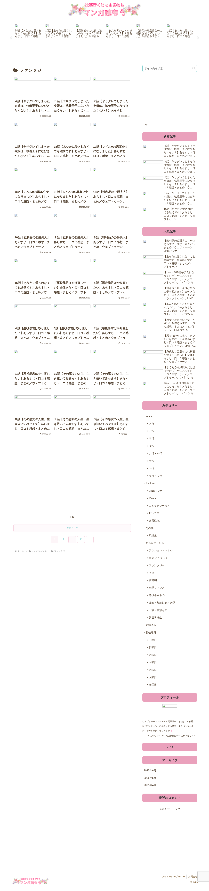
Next (198, 38)
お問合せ (192, 876)
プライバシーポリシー (173, 876)
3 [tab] (109, 57)
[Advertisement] (72, 479)
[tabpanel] (28, 37)
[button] (194, 68)
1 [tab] (99, 57)
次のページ (72, 528)
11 (81, 539)
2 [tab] (104, 57)
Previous (11, 38)
